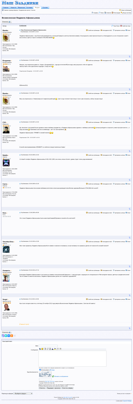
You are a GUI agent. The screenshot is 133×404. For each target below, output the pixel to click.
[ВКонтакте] (8, 335)
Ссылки (45, 7)
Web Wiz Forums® (67, 397)
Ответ (128, 30)
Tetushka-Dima (8, 242)
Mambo (5, 30)
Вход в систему (127, 12)
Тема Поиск (116, 26)
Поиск (102, 12)
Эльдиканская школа (24, 10)
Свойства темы (126, 26)
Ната (5, 213)
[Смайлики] (42, 349)
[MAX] (3, 335)
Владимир (7, 60)
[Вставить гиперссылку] (40, 349)
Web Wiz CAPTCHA (50, 381)
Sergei (5, 299)
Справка (95, 12)
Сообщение (22, 25)
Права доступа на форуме (124, 393)
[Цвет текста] (52, 349)
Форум (37, 7)
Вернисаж (21, 7)
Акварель (6, 270)
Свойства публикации (94, 30)
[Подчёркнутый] (50, 349)
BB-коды (52, 370)
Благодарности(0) (107, 30)
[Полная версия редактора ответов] (57, 349)
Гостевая (29, 7)
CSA (4, 122)
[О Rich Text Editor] (60, 349)
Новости (13, 7)
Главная (5, 7)
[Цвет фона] (55, 349)
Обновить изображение (61, 376)
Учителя (33, 10)
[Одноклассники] (11, 335)
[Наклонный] (48, 349)
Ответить (5, 21)
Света (5, 184)
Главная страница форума (11, 10)
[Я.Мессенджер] (6, 335)
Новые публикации (126, 10)
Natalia (5, 155)
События (108, 12)
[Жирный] (45, 349)
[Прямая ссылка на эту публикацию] (20, 30)
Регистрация (117, 12)
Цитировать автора (120, 30)
